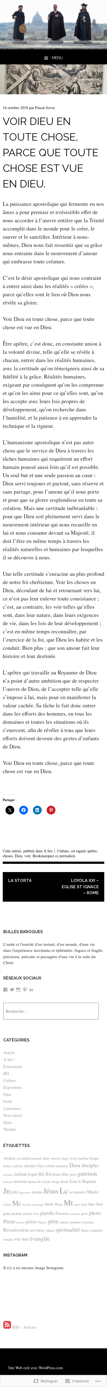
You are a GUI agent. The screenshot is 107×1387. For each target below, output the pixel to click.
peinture (75, 1214)
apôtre (92, 850)
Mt (68, 1202)
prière (31, 1221)
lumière (80, 1192)
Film (7, 1094)
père (53, 1221)
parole (47, 1213)
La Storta (20, 880)
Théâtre (9, 1129)
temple (8, 1239)
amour (55, 1158)
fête (65, 1174)
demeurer (62, 1166)
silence (50, 1230)
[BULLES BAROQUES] (53, 47)
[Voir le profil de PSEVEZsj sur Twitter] (12, 989)
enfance (8, 1174)
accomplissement (29, 1158)
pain (6, 1213)
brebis (7, 1166)
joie (14, 1192)
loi (71, 1192)
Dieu (18, 855)
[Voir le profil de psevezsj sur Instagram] (18, 989)
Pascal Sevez (45, 107)
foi (48, 1173)
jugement (25, 1192)
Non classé (12, 1115)
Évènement (12, 1066)
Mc (16, 1202)
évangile (40, 1238)
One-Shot (95, 1204)
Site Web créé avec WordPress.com (35, 1367)
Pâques (42, 1222)
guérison (87, 1173)
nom (84, 1204)
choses (8, 855)
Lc (64, 1190)
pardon (27, 1214)
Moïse (58, 1204)
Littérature (12, 1108)
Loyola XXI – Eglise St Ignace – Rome (80, 886)
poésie (20, 1222)
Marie (92, 1192)
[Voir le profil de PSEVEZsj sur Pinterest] (25, 989)
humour (20, 1181)
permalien (67, 855)
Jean (64, 1181)
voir (27, 855)
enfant (20, 1173)
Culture (63, 850)
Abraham (9, 1158)
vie (17, 1238)
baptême (83, 1158)
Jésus (50, 1190)
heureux (8, 1182)
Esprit (32, 1174)
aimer (46, 1158)
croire (50, 1165)
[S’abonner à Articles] (7, 1327)
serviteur (37, 1230)
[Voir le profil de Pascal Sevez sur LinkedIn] (31, 989)
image (56, 1181)
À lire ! (49, 850)
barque (94, 1158)
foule (56, 1174)
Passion (62, 1213)
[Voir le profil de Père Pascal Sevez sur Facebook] (5, 989)
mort (49, 1204)
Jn (6, 1190)
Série (7, 1122)
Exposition (12, 1087)
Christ (40, 1165)
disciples (90, 1165)
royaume (88, 1222)
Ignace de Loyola (39, 1181)
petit (84, 1213)
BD (6, 1073)
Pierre (9, 1221)
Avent (73, 1158)
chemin (29, 1165)
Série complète (92, 1230)
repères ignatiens (70, 1222)
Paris (36, 1214)
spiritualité (67, 1229)
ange (64, 1158)
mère (77, 1204)
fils (41, 1173)
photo (95, 1213)
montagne (38, 1204)
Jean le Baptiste (82, 1181)
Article (9, 1052)
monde (26, 1204)
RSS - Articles (24, 1327)
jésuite (37, 1192)
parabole (16, 1213)
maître (7, 1204)
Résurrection (16, 1229)
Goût (7, 1101)
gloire (73, 1174)
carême (17, 1165)
